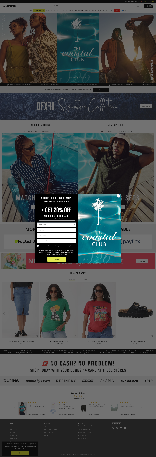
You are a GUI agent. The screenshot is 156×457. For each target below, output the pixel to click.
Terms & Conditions (62, 254)
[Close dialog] (118, 195)
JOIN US (56, 259)
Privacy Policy (49, 254)
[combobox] (56, 225)
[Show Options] (74, 225)
